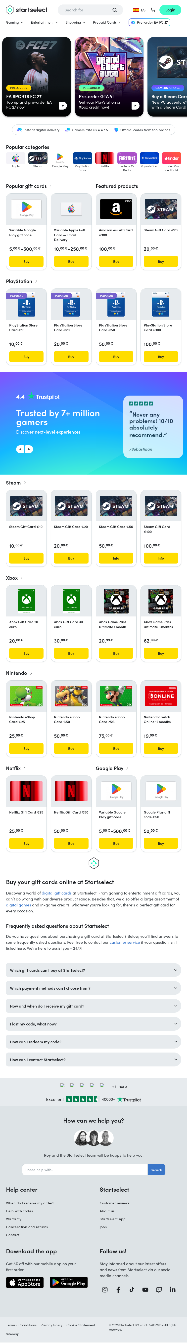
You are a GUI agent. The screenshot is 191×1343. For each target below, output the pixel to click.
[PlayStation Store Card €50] (116, 304)
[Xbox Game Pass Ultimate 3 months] (160, 601)
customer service (125, 942)
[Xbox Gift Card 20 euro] (26, 601)
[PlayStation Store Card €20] (71, 304)
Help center (22, 1189)
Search (156, 1169)
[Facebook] (120, 1290)
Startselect (114, 1189)
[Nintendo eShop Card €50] (71, 696)
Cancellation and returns (27, 1226)
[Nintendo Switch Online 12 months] (161, 696)
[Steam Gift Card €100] (161, 506)
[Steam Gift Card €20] (161, 209)
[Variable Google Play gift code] (26, 209)
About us (107, 1211)
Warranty (14, 1219)
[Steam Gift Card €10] (26, 506)
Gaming (12, 22)
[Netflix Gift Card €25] (26, 791)
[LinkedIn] (174, 1290)
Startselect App (113, 1219)
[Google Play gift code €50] (161, 791)
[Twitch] (161, 1290)
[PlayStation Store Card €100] (160, 304)
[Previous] (20, 449)
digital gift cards (57, 892)
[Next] (29, 449)
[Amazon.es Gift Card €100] (116, 209)
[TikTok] (133, 1290)
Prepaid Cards (105, 22)
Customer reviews (115, 1203)
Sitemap (12, 1334)
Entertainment (42, 22)
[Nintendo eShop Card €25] (26, 696)
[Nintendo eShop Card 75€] (116, 696)
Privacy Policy (51, 1325)
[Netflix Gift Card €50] (71, 791)
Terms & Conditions (21, 1325)
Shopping (73, 22)
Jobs (103, 1226)
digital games (18, 904)
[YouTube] (147, 1290)
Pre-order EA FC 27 (152, 22)
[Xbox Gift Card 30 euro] (71, 601)
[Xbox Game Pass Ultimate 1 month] (116, 601)
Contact (12, 1234)
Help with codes (19, 1211)
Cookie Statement (80, 1325)
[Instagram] (106, 1290)
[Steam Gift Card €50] (116, 506)
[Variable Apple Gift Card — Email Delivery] (71, 209)
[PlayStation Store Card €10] (26, 304)
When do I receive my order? (30, 1203)
